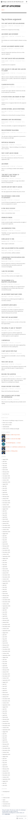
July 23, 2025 (3, 48)
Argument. (4, 164)
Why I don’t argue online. (10, 153)
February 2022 (6, 570)
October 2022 (6, 554)
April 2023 (5, 542)
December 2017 (6, 674)
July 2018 (5, 659)
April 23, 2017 (4, 250)
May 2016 (5, 713)
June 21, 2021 (3, 111)
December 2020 (6, 599)
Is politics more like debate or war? (13, 97)
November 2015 (6, 725)
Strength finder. (6, 217)
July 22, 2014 (3, 273)
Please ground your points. (10, 386)
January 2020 (6, 622)
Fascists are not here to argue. (11, 187)
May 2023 (5, 539)
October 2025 (6, 480)
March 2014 (5, 766)
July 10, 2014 (3, 284)
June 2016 (5, 711)
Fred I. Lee (11, 25)
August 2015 (5, 731)
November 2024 (6, 502)
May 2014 (5, 762)
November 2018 (6, 651)
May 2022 (5, 564)
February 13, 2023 (5, 86)
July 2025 (5, 486)
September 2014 (6, 754)
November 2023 (6, 527)
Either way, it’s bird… (15, 434)
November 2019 (6, 626)
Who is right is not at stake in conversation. (10, 396)
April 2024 (5, 517)
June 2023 (5, 537)
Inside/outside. (6, 426)
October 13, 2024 (4, 60)
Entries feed (5, 801)
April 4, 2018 (3, 219)
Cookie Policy (7, 814)
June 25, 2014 (4, 296)
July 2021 (4, 585)
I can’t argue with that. (9, 351)
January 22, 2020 (4, 144)
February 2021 (6, 595)
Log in (4, 799)
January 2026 (6, 473)
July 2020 (5, 610)
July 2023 (5, 535)
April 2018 (5, 665)
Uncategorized (17, 25)
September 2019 (6, 630)
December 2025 (6, 475)
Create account (6, 797)
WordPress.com (6, 805)
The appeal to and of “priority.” (11, 328)
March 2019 (5, 643)
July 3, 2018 (3, 189)
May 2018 (5, 663)
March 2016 (5, 717)
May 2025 (5, 490)
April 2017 (5, 690)
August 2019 (5, 632)
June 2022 (5, 562)
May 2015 (5, 738)
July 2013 (4, 783)
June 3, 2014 (3, 307)
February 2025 (6, 496)
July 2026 (5, 461)
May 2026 (5, 465)
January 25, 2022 (4, 99)
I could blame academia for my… (18, 446)
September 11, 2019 (5, 155)
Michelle (8, 434)
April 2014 (5, 764)
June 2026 (5, 463)
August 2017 (5, 682)
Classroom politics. (7, 84)
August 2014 (5, 756)
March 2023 (5, 544)
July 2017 (5, 684)
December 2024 (6, 500)
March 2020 (5, 618)
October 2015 (6, 727)
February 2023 (6, 546)
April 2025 (5, 492)
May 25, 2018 (3, 210)
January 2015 (5, 746)
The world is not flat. (7, 424)
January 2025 (5, 498)
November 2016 (6, 700)
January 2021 (5, 597)
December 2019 (6, 624)
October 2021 (6, 579)
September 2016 (6, 704)
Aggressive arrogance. (9, 305)
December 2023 (6, 525)
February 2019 (6, 645)
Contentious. (5, 340)
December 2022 (6, 550)
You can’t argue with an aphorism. (13, 23)
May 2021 (5, 589)
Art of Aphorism (10, 6)
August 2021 (5, 583)
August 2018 (5, 657)
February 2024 (6, 521)
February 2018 (6, 669)
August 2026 (5, 459)
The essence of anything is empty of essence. (13, 420)
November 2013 (6, 775)
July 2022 (5, 560)
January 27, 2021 (4, 121)
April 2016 (5, 715)
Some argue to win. (7, 239)
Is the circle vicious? (8, 208)
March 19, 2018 (4, 230)
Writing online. (14, 451)
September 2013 (6, 779)
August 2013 (5, 781)
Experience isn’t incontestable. (11, 119)
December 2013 (6, 773)
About (2, 9)
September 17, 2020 (5, 132)
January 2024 (6, 523)
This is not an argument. (9, 317)
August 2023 (5, 533)
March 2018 (5, 667)
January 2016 (5, 721)
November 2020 (6, 601)
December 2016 (6, 698)
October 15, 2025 (4, 36)
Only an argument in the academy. (12, 248)
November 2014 (6, 750)
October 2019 (6, 628)
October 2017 (6, 678)
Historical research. (8, 142)
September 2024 (6, 506)
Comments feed (6, 803)
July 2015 (4, 733)
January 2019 (5, 647)
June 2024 (5, 513)
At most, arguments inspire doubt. (12, 46)
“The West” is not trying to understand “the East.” (10, 175)
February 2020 (6, 620)
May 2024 (5, 515)
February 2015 (6, 744)
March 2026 (5, 469)
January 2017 (5, 696)
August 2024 (5, 509)
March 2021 (5, 593)
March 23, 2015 (4, 261)
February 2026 (6, 471)
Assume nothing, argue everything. (13, 109)
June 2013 (5, 785)
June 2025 (5, 488)
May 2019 (5, 639)
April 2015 (5, 740)
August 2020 (5, 608)
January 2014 (5, 771)
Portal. (19, 442)
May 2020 (5, 614)
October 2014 (6, 752)
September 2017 (6, 680)
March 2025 (5, 494)
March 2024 (5, 519)
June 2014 (5, 760)
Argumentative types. (8, 228)
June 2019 (5, 636)
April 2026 (5, 467)
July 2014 (5, 758)
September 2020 (6, 605)
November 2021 (6, 577)
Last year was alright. (16, 438)
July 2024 (5, 511)
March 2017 (5, 692)
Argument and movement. (9, 34)
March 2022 (5, 568)
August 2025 (5, 484)
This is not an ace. (7, 362)
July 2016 (5, 709)
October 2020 (6, 603)
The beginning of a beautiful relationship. (9, 281)
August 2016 (5, 707)
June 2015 (5, 735)
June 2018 (5, 661)
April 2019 (5, 641)
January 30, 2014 (4, 364)
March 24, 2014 (4, 342)
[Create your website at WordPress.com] (14, 1)
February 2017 (6, 694)
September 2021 (6, 581)
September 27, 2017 (5, 241)
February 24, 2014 (4, 353)
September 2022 (6, 556)
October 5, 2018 (4, 178)
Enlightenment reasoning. (10, 130)
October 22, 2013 (4, 376)
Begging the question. (8, 374)
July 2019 (5, 634)
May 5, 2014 (3, 319)
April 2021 (5, 591)
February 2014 (6, 768)
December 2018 (6, 649)
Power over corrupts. (7, 422)
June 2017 (5, 686)
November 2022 (6, 552)
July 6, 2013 (3, 399)
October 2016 (6, 702)
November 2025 (6, 478)
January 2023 (5, 548)
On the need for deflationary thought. (11, 428)
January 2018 (5, 671)
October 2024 (6, 504)
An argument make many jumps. (11, 294)
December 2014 (6, 748)
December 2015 (6, 723)
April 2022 (5, 566)
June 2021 (5, 587)
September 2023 (6, 531)
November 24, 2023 (5, 73)
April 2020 (5, 616)
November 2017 (6, 676)
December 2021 (6, 574)
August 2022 (5, 558)
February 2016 (6, 719)
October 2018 (6, 653)
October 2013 (6, 777)
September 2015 (6, 729)
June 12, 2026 (4, 25)
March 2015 (5, 742)
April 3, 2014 (3, 330)
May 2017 (5, 688)
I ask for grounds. (7, 271)
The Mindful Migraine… (11, 442)
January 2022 (5, 572)
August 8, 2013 (4, 388)
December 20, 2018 (5, 166)
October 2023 (6, 529)
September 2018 (6, 655)
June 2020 (5, 612)
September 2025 (6, 482)
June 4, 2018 (3, 199)
